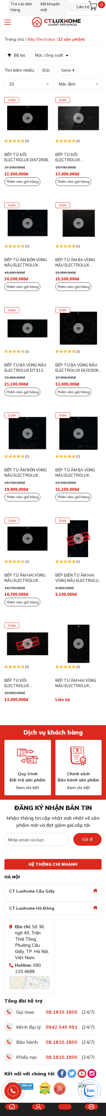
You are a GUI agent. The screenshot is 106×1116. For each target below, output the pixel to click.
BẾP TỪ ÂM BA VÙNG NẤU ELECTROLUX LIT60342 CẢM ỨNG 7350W (75, 262)
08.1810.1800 (61, 1012)
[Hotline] (13, 1091)
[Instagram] (91, 1073)
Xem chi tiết (27, 787)
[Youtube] (81, 1073)
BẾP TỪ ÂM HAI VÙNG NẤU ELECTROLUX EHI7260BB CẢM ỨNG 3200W (24, 578)
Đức (46, 70)
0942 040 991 (61, 1027)
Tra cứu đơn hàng (21, 6)
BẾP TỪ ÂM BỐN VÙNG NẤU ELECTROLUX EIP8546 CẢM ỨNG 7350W (25, 262)
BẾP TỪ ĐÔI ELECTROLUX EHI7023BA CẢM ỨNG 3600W (75, 157)
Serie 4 (67, 70)
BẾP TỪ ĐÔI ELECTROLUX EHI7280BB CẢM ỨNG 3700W (27, 157)
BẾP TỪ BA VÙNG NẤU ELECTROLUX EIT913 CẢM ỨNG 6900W (25, 368)
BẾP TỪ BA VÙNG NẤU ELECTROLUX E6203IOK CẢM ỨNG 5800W (77, 368)
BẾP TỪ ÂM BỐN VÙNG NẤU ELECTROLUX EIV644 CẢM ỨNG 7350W (27, 473)
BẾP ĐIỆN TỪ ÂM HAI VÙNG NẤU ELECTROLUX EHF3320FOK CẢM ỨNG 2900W (78, 578)
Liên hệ (83, 6)
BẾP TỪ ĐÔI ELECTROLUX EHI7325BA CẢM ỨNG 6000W (24, 683)
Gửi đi (87, 839)
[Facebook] (61, 1073)
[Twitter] (71, 1073)
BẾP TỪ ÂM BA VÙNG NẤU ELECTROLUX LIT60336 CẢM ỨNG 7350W (75, 473)
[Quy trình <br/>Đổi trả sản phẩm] (27, 756)
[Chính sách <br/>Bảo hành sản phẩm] (78, 756)
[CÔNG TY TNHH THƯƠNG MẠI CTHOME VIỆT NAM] (56, 22)
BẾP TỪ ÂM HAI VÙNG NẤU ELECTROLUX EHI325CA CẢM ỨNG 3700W (75, 683)
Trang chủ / (15, 39)
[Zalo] (89, 1091)
